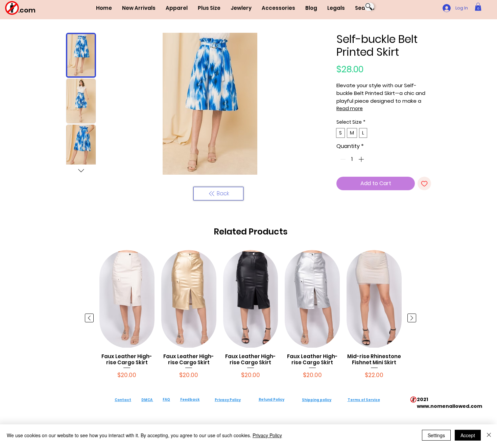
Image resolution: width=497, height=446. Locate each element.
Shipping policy (316, 399)
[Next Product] (411, 318)
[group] (250, 318)
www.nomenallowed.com (449, 406)
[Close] (489, 435)
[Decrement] (342, 159)
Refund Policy (271, 399)
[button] (177, 8)
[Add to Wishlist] (424, 183)
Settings (436, 435)
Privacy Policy (228, 399)
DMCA (146, 399)
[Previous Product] (89, 318)
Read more (349, 108)
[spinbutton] (352, 159)
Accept (467, 435)
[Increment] (361, 159)
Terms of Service (364, 399)
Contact (123, 399)
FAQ (166, 399)
